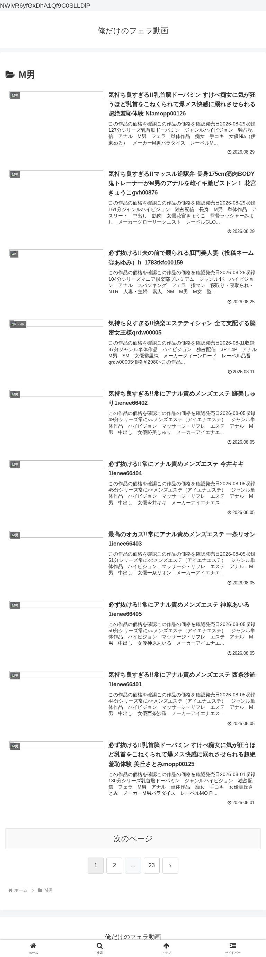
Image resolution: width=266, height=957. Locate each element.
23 (152, 865)
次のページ (133, 838)
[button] (246, 895)
